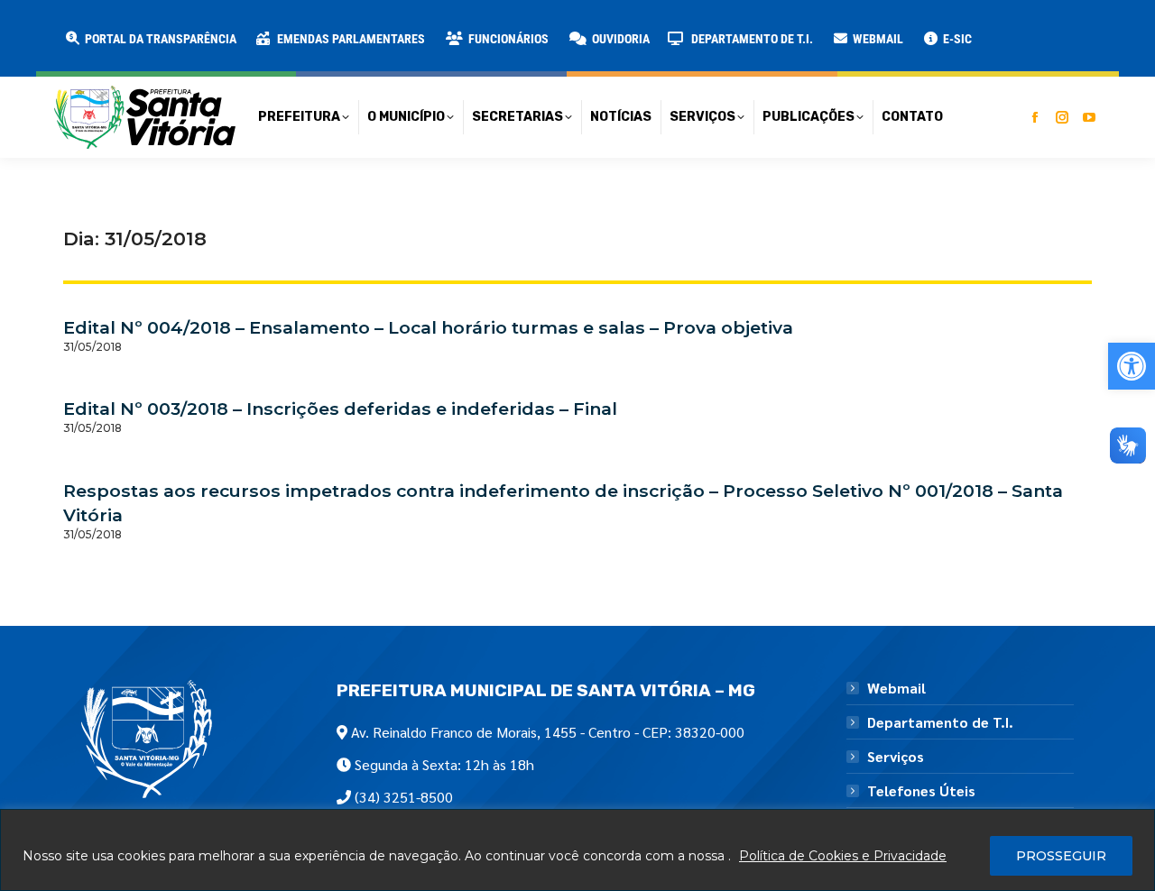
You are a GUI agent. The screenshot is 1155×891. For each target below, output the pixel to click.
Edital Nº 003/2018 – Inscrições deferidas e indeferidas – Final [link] (340, 408)
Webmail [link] (896, 688)
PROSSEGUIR (1061, 856)
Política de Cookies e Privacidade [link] (843, 856)
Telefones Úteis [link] (921, 791)
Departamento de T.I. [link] (940, 722)
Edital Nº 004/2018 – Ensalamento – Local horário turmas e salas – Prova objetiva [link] (428, 327)
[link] (1131, 366)
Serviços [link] (895, 757)
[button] (290, 27)
